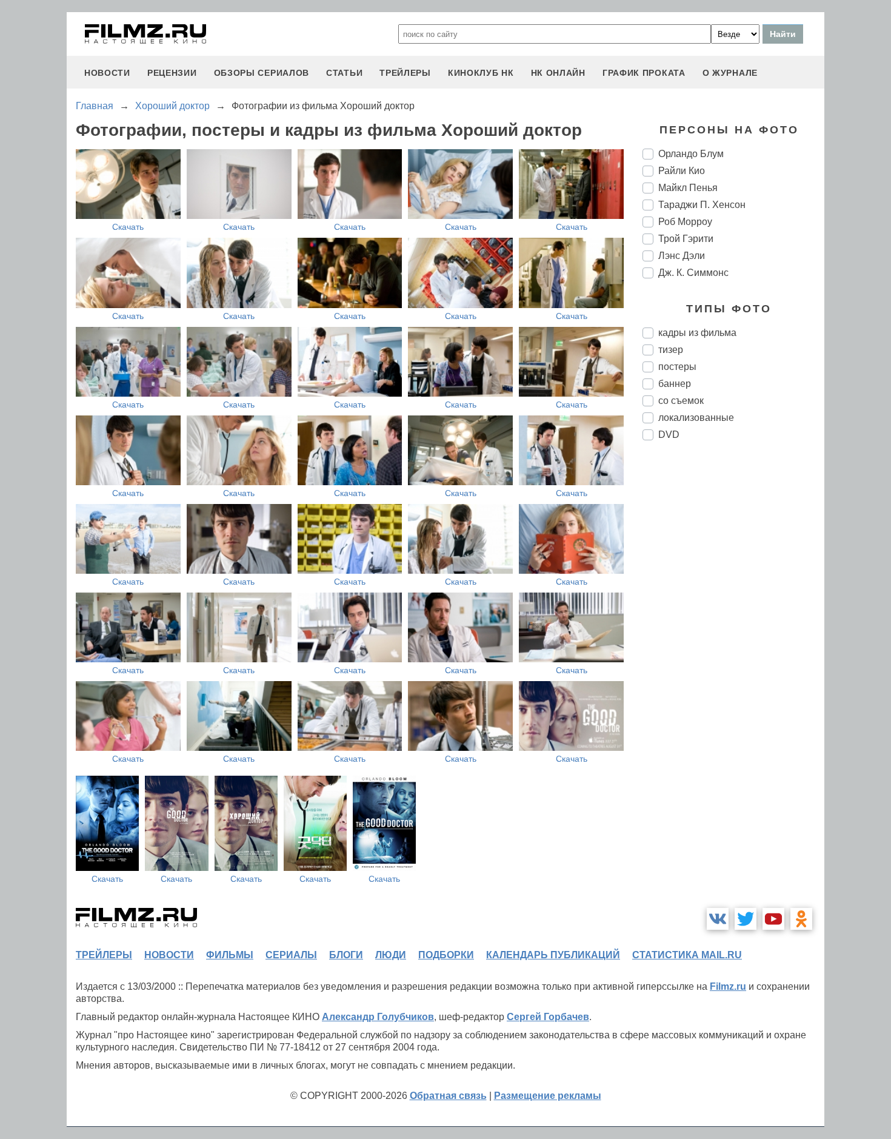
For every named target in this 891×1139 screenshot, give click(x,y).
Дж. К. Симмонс (693, 272)
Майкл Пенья (688, 188)
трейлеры (405, 73)
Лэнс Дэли (681, 255)
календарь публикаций (553, 955)
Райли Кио (681, 171)
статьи (344, 73)
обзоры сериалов (262, 73)
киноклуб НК (481, 73)
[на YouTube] (773, 919)
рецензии (172, 73)
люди (390, 955)
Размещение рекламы (547, 1095)
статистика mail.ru (687, 955)
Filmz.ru (728, 986)
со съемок (681, 400)
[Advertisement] (733, 653)
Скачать (128, 227)
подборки (446, 955)
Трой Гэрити (685, 239)
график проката (644, 73)
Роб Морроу (685, 222)
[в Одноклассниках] (801, 919)
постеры (677, 366)
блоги (346, 955)
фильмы (229, 955)
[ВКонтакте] (718, 919)
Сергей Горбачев (548, 1017)
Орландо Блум (691, 154)
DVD (668, 434)
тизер (670, 349)
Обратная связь (448, 1095)
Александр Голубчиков (378, 1017)
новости (107, 73)
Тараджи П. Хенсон (702, 205)
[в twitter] (745, 919)
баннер (674, 383)
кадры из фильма (697, 333)
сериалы (291, 955)
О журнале (730, 73)
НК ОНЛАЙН (558, 73)
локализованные (696, 417)
